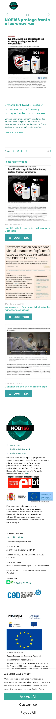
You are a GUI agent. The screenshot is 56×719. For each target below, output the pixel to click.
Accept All (28, 696)
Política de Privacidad (20, 449)
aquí (27, 473)
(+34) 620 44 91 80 (14, 537)
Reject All (28, 712)
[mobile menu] (52, 4)
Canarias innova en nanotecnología (26, 386)
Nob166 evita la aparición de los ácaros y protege (28, 229)
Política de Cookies (19, 453)
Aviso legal (15, 445)
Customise (28, 704)
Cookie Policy (38, 689)
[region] (28, 694)
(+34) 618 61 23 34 (22, 583)
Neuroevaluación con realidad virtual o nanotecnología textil (27, 309)
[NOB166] (13, 3)
